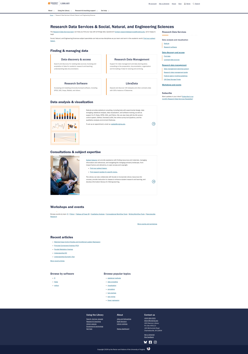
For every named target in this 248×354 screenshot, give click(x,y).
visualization (112, 285)
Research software (170, 47)
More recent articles (57, 261)
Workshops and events (171, 85)
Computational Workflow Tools (116, 214)
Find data (167, 56)
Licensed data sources (172, 60)
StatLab (166, 43)
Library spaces (91, 324)
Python (72, 214)
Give (180, 4)
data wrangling (113, 282)
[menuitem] (153, 4)
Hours (174, 4)
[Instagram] (155, 341)
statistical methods (114, 278)
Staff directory (122, 322)
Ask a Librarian (164, 4)
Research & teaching (93, 322)
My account (153, 4)
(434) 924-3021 (150, 318)
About (50, 11)
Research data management (174, 65)
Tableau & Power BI (82, 214)
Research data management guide (176, 72)
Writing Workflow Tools (137, 214)
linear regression (113, 300)
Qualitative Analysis (98, 214)
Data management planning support (176, 69)
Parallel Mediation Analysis (63, 249)
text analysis (112, 293)
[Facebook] (150, 341)
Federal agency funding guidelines (175, 76)
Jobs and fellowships (124, 319)
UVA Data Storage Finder (172, 79)
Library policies (122, 324)
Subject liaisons (91, 160)
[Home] (59, 3)
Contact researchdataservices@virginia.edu (130, 32)
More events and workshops (147, 224)
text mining (111, 297)
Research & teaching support (85, 11)
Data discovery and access (173, 52)
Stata (56, 282)
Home (51, 15)
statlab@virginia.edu (118, 124)
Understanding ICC (60, 253)
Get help (104, 11)
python (56, 285)
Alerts (188, 4)
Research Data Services (174, 32)
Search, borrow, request (94, 319)
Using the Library (64, 11)
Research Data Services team (63, 32)
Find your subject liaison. (98, 168)
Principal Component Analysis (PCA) (66, 246)
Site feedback (149, 337)
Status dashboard (123, 329)
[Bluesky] (146, 341)
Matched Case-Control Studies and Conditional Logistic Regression (77, 242)
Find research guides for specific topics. (104, 172)
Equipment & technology (94, 326)
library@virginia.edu (151, 321)
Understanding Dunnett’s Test (64, 257)
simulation (111, 289)
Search (197, 4)
